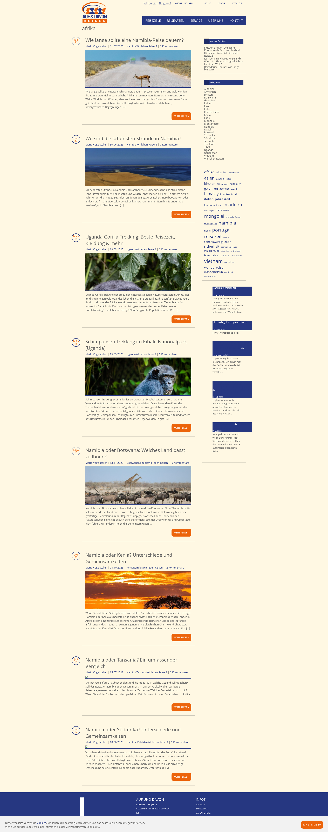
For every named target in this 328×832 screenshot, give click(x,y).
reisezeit (213, 236)
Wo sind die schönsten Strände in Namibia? (133, 138)
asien (209, 178)
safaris (226, 237)
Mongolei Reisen (233, 217)
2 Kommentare (175, 567)
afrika (209, 172)
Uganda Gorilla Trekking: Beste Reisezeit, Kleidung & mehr (130, 239)
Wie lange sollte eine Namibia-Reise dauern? (134, 40)
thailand (237, 251)
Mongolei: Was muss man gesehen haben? (228, 351)
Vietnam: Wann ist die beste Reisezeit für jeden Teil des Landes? (231, 392)
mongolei (214, 216)
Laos (207, 118)
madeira (233, 205)
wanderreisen (215, 267)
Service (196, 20)
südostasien (226, 251)
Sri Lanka (209, 135)
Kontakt (236, 20)
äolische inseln (210, 276)
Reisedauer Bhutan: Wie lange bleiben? (221, 68)
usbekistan (237, 255)
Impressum (202, 808)
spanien (224, 247)
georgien (225, 188)
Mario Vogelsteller (223, 423)
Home (207, 3)
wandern (229, 262)
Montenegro (211, 123)
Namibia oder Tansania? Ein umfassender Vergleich (131, 662)
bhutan (209, 183)
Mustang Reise (210, 224)
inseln (234, 194)
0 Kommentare (168, 46)
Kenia (130, 567)
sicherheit (211, 246)
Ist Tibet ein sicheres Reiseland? (222, 58)
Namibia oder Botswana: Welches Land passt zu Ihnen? (135, 453)
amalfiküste (234, 172)
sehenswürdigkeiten (217, 242)
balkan (228, 179)
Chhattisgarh (222, 184)
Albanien (209, 88)
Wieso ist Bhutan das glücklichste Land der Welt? (223, 63)
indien (226, 194)
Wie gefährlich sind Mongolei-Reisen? (230, 326)
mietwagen (209, 210)
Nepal (207, 129)
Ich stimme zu (312, 824)
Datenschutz (203, 812)
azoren (220, 178)
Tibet (207, 147)
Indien (207, 103)
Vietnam (209, 155)
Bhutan (208, 94)
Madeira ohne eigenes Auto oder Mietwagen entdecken (230, 426)
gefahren (211, 188)
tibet (207, 255)
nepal (207, 230)
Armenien (210, 91)
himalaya (212, 193)
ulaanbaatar (221, 255)
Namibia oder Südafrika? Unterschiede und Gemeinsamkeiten (133, 732)
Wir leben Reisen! (146, 46)
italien (209, 199)
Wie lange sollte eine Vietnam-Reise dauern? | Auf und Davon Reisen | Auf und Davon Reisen (231, 384)
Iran (206, 106)
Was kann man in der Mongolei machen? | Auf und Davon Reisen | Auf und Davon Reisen (232, 345)
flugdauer (235, 184)
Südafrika (142, 742)
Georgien (209, 100)
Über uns (215, 20)
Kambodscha (211, 112)
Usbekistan (210, 152)
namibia (227, 223)
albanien (221, 172)
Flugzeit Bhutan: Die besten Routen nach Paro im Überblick (222, 49)
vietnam (213, 261)
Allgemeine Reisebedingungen (152, 808)
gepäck (234, 189)
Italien (207, 109)
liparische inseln (213, 205)
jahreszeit (222, 199)
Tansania (141, 672)
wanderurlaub (213, 272)
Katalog (237, 3)
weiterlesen (181, 116)
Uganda (131, 249)
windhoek (228, 272)
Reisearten (175, 20)
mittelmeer (223, 210)
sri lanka (233, 247)
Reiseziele (153, 20)
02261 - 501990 (184, 3)
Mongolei (209, 120)
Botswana (132, 462)
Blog (221, 3)
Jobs (138, 812)
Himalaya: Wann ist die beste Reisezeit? (221, 54)
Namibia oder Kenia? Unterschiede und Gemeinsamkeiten (128, 558)
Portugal (209, 132)
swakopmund (212, 250)
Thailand (209, 144)
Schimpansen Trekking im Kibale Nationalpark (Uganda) (136, 344)
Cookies (41, 822)
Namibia (131, 46)
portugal (221, 230)
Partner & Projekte (146, 804)
